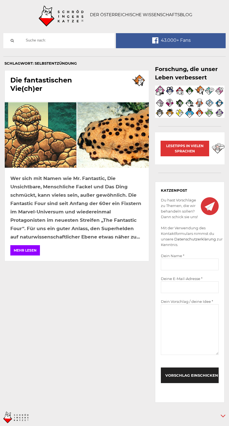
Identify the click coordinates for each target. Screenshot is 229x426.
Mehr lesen (25, 250)
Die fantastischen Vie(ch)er (41, 84)
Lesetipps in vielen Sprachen (185, 148)
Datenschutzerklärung (195, 239)
